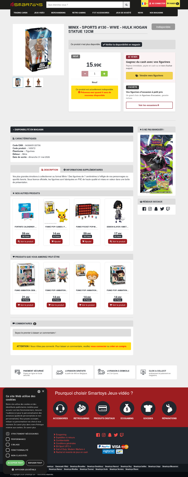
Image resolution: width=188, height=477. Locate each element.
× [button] (43, 391)
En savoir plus (30, 427)
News (140, 12)
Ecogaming (60, 434)
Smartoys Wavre (132, 469)
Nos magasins (156, 12)
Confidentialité (62, 440)
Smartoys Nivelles (71, 469)
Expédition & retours (65, 437)
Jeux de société (123, 12)
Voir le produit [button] (26, 241)
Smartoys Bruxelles (77, 466)
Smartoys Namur (55, 469)
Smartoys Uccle (102, 469)
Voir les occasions (148, 105)
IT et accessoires (100, 12)
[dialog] (25, 431)
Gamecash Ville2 (61, 466)
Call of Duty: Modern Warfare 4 (70, 449)
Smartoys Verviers (117, 469)
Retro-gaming (79, 12)
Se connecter (158, 3)
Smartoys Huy (126, 466)
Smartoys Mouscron (170, 466)
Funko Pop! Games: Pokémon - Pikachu (63, 227)
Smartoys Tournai (87, 469)
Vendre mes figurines (151, 75)
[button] (25, 469)
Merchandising (58, 12)
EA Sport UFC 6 (63, 446)
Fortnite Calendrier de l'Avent (30, 227)
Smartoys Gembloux (95, 466)
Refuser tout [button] (35, 463)
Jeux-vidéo (39, 12)
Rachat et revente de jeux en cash (71, 452)
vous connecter (98, 346)
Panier (173, 3)
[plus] (104, 73)
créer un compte (118, 346)
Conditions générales (65, 443)
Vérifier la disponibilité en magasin (122, 44)
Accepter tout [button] (15, 463)
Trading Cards (20, 12)
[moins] (85, 73)
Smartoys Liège (154, 466)
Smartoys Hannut (112, 466)
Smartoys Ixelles (140, 466)
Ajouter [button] (57, 241)
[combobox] (38, 391)
